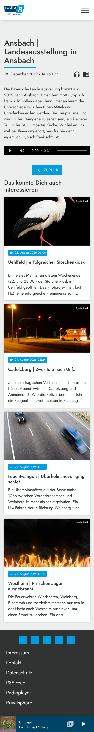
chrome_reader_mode (85, 74)
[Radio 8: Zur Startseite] (41, 10)
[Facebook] (23, 640)
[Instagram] (35, 640)
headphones (76, 74)
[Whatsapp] (47, 640)
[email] (71, 640)
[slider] (72, 150)
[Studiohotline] (59, 640)
